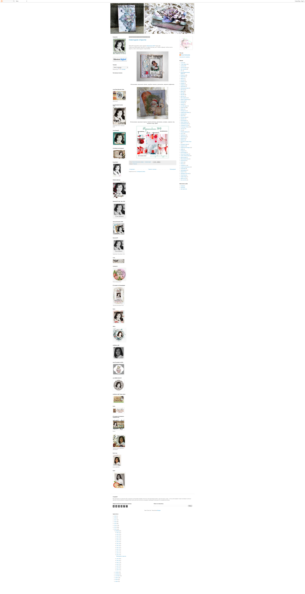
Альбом (182, 65)
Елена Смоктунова (185, 55)
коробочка (183, 86)
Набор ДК (183, 101)
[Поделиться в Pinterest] (159, 162)
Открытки (135, 163)
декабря (117, 530)
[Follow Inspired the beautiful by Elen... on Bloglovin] (120, 61)
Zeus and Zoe (184, 180)
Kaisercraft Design (185, 154)
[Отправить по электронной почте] (153, 162)
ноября (117, 572)
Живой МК (183, 76)
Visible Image (184, 176)
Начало (182, 104)
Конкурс (182, 83)
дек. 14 (118, 551)
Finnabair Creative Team (186, 141)
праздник (183, 114)
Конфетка (183, 84)
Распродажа (183, 120)
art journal (183, 138)
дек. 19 (118, 543)
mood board (183, 160)
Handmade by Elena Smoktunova (129, 6)
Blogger (159, 510)
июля (116, 579)
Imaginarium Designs (185, 147)
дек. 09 (118, 558)
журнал (182, 78)
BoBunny (183, 140)
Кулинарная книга (185, 88)
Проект (182, 115)
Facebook (183, 187)
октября (117, 574)
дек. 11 (118, 552)
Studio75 (183, 171)
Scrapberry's (183, 165)
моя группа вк (184, 189)
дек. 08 (118, 560)
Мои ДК (182, 93)
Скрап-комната (184, 122)
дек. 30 (118, 532)
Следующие (132, 169)
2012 (115, 529)
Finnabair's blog (184, 144)
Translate (123, 69)
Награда (183, 102)
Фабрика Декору (184, 131)
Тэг (181, 130)
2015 (115, 523)
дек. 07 (118, 562)
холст (182, 133)
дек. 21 (118, 539)
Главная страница (152, 169)
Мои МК (182, 94)
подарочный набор (185, 112)
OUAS (182, 162)
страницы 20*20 (184, 125)
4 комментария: (148, 161)
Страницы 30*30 (184, 127)
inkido (182, 149)
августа (117, 577)
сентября (117, 575)
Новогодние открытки (137, 40)
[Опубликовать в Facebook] (158, 162)
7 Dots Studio (183, 64)
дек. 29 (118, 534)
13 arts (182, 62)
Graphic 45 (183, 146)
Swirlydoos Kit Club (185, 173)
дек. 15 (118, 549)
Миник (182, 91)
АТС (182, 70)
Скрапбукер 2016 (184, 123)
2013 (115, 527)
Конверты (183, 81)
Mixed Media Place (185, 159)
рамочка (182, 118)
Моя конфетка (184, 97)
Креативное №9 (151, 45)
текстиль (183, 128)
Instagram (183, 150)
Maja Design (183, 157)
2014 (115, 525)
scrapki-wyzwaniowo (185, 167)
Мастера (183, 89)
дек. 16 (118, 547)
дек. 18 (118, 545)
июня (116, 581)
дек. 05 (118, 564)
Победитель (183, 110)
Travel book (183, 175)
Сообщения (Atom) (141, 171)
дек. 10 (118, 554)
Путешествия (184, 117)
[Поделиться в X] (156, 162)
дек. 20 (118, 541)
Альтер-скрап (184, 67)
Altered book (183, 136)
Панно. (182, 109)
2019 (115, 516)
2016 (115, 521)
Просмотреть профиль (185, 57)
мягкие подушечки (185, 99)
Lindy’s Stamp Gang (185, 155)
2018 (115, 518)
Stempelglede (184, 170)
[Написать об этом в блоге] (155, 162)
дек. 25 (118, 536)
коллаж (182, 80)
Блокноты (183, 75)
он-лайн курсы (184, 106)
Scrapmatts (183, 168)
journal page (183, 152)
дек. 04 (118, 566)
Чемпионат (183, 135)
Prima (182, 163)
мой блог (183, 96)
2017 (115, 519)
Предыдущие (173, 169)
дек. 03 (118, 568)
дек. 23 (118, 538)
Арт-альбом (183, 69)
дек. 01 (118, 569)
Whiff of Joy (183, 178)
